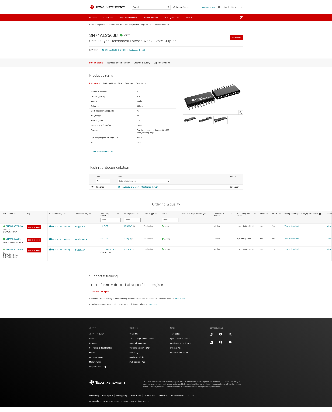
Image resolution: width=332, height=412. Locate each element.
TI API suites (175, 334)
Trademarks (162, 395)
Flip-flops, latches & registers (136, 25)
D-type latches (160, 25)
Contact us (133, 334)
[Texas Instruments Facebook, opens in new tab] (220, 335)
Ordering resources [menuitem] (171, 17)
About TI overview (96, 334)
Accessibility (94, 395)
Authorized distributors (179, 353)
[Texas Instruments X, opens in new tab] (230, 335)
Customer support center (139, 348)
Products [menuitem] (93, 17)
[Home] (107, 7)
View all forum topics (100, 292)
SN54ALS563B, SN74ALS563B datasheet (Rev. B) (125, 50)
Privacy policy (121, 395)
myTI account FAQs (137, 362)
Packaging (133, 353)
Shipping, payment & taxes (180, 343)
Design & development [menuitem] (128, 17)
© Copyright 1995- (98, 401)
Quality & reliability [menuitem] (150, 17)
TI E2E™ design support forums (141, 338)
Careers (92, 338)
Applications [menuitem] (108, 17)
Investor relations (96, 357)
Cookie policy (107, 395)
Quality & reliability (136, 357)
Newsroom (93, 343)
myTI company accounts (179, 338)
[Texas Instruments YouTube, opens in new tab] (230, 343)
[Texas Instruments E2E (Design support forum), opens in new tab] (220, 343)
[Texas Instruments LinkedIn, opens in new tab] (211, 343)
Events (92, 353)
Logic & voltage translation (108, 25)
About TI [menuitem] (189, 17)
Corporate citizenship (97, 367)
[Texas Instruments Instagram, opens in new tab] (211, 335)
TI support (153, 304)
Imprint (191, 395)
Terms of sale (135, 395)
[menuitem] (241, 17)
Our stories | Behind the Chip (100, 348)
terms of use (180, 299)
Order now (236, 37)
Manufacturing (95, 362)
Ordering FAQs (175, 348)
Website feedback (178, 395)
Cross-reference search (138, 343)
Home (91, 25)
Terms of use (149, 395)
